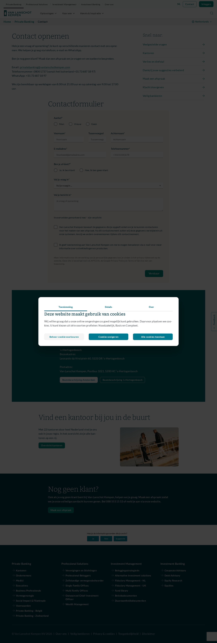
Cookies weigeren (108, 336)
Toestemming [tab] (66, 307)
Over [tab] (151, 307)
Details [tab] (108, 307)
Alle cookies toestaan (153, 336)
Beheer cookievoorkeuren (64, 336)
